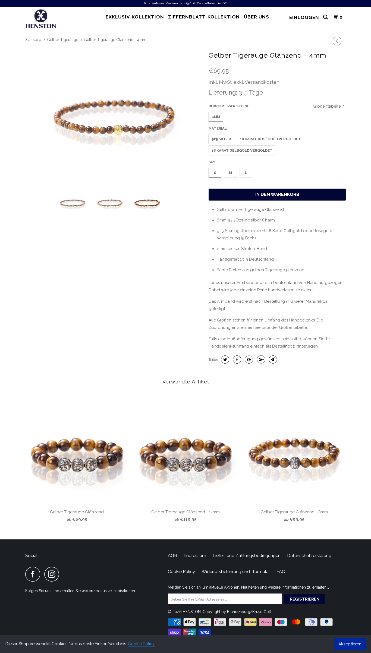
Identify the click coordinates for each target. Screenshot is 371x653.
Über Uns (256, 17)
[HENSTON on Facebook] (34, 574)
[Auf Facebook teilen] (236, 359)
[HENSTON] (53, 19)
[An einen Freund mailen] (272, 359)
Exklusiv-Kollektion (135, 17)
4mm (216, 117)
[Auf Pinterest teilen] (248, 359)
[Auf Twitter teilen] (224, 359)
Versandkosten (262, 82)
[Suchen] (326, 17)
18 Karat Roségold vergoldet (270, 139)
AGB (172, 555)
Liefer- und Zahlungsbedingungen (247, 555)
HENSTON (192, 612)
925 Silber (221, 139)
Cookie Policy (141, 643)
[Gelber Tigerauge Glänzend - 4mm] (114, 116)
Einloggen (304, 17)
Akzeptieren (349, 643)
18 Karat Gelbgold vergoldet (242, 150)
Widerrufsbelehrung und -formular (236, 571)
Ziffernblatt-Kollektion (204, 17)
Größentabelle (327, 106)
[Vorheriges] (338, 41)
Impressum (195, 555)
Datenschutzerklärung (309, 555)
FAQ (280, 571)
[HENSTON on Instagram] (53, 574)
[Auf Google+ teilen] (260, 359)
